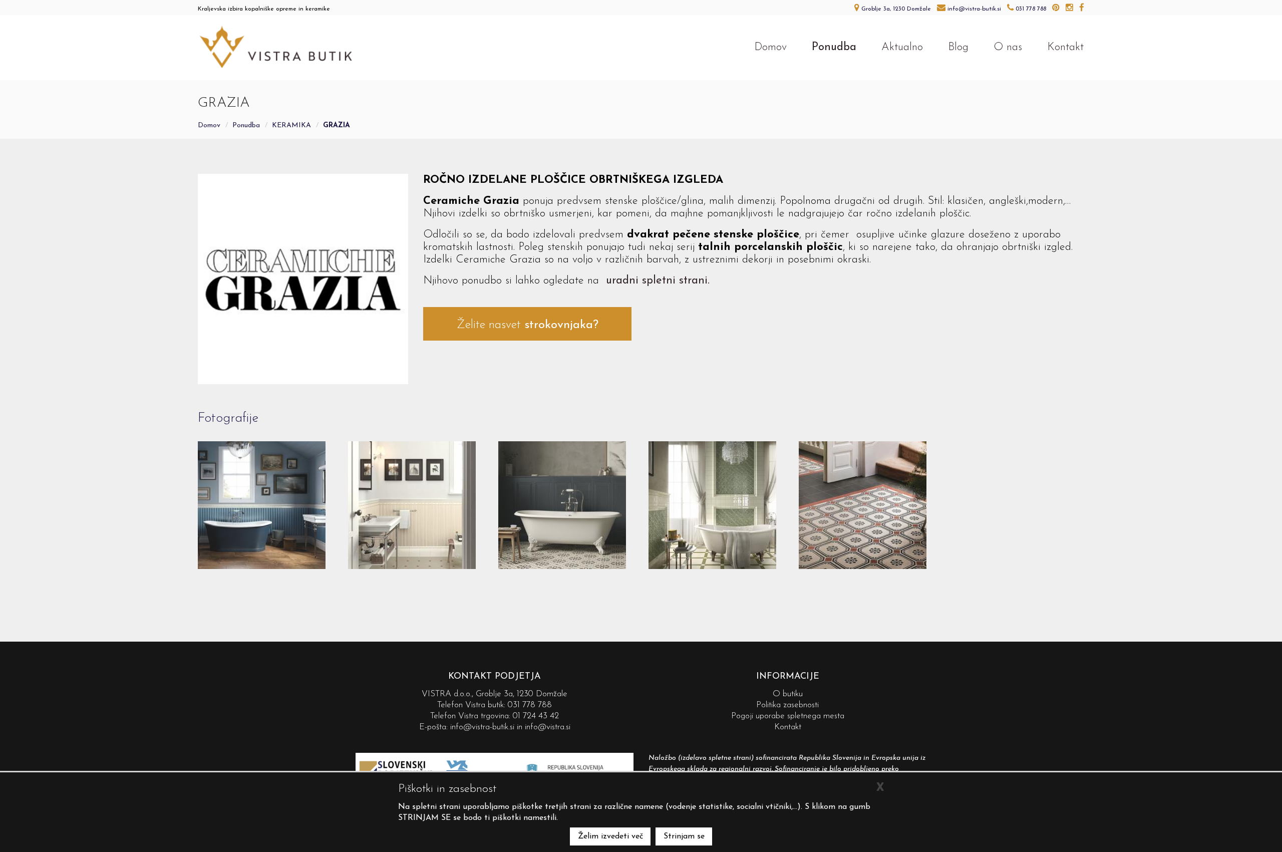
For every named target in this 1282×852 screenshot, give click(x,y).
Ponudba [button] (834, 47)
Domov (209, 125)
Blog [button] (958, 47)
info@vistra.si (547, 727)
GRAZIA (336, 125)
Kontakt (787, 727)
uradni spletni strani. (658, 281)
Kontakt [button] (1065, 47)
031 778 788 (530, 705)
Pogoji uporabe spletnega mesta (787, 716)
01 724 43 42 (536, 716)
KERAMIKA (291, 125)
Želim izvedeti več (610, 836)
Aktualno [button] (902, 47)
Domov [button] (770, 47)
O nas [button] (1008, 47)
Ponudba (246, 125)
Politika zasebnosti (787, 705)
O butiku (788, 694)
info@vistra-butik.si (482, 727)
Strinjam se (684, 836)
